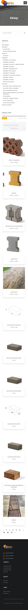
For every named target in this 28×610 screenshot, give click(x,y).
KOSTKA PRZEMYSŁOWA (9, 51)
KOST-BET (4, 84)
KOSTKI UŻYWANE (6, 105)
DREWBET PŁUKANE (8, 66)
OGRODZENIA (6, 96)
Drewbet (5, 580)
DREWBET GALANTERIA (9, 60)
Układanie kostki (7, 566)
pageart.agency (18, 603)
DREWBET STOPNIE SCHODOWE (12, 75)
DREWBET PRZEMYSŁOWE (10, 68)
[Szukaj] (24, 32)
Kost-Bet (5, 582)
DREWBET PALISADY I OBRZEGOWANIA (13, 64)
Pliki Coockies (6, 591)
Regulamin (6, 593)
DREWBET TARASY (8, 77)
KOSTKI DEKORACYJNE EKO (10, 90)
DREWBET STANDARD (9, 73)
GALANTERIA (6, 49)
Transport (5, 571)
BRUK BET (4, 47)
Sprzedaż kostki (7, 569)
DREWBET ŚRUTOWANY (9, 70)
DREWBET (5, 57)
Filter (4, 118)
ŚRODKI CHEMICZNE (8, 81)
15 (4, 532)
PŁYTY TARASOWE (8, 100)
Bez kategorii (5, 44)
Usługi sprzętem (7, 568)
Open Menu (25, 2)
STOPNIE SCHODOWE (9, 102)
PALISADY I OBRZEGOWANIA (10, 98)
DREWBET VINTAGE (8, 79)
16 (8, 532)
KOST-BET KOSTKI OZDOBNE (10, 88)
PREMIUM (5, 55)
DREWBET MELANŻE (8, 62)
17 (12, 532)
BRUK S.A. (4, 53)
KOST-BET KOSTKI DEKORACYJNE (12, 86)
